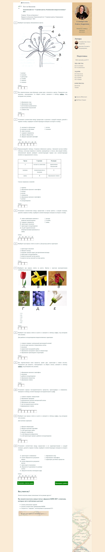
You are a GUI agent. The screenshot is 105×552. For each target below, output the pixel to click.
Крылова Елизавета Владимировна (84, 47)
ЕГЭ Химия (78, 77)
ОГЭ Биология (79, 75)
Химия (77, 87)
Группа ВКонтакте (82, 97)
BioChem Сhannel (81, 100)
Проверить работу (61, 483)
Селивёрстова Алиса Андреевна (84, 42)
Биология (77, 85)
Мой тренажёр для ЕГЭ (82, 60)
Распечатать (25, 3)
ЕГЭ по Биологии (80, 67)
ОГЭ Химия (78, 79)
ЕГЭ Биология (79, 74)
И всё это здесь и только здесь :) (33, 513)
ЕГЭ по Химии (79, 65)
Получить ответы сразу (25, 483)
